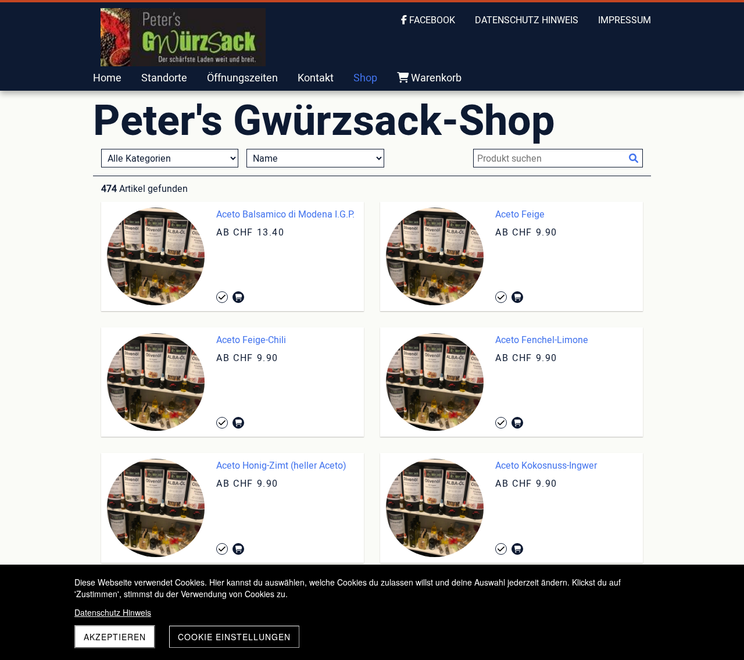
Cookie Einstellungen (234, 637)
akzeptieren (115, 637)
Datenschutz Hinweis (112, 612)
